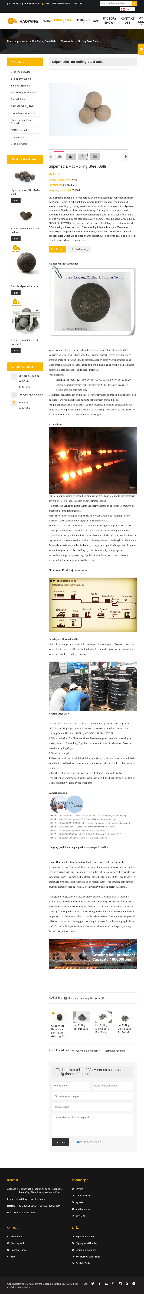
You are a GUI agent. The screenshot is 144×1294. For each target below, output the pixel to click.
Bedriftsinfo (17, 1236)
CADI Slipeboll (19, 130)
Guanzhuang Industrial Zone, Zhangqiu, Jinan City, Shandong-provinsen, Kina (41, 1190)
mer (16, 200)
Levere (79, 1188)
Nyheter (83, 19)
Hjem (47, 20)
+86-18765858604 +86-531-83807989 (64, 3)
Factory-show (110, 20)
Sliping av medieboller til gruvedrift (24, 342)
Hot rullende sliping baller (85, 1050)
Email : (11, 1199)
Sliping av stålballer (21, 78)
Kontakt (12, 1180)
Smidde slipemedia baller (25, 286)
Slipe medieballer (20, 71)
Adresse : (12, 1188)
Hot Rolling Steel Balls (44, 41)
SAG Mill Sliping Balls (22, 106)
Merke (53, 174)
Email (57, 249)
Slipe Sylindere (19, 143)
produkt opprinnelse (60, 179)
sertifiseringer (83, 1209)
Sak (13, 1256)
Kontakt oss (128, 20)
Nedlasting (79, 249)
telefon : (11, 1205)
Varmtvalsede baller (115, 1050)
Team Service (83, 1195)
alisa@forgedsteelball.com (25, 3)
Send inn (61, 1142)
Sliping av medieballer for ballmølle (25, 230)
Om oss (141, 19)
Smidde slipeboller (21, 85)
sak (96, 20)
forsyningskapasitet (60, 190)
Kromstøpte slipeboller (23, 113)
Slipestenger (18, 137)
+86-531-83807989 (24, 1212)
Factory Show (18, 1249)
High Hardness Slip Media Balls (25, 192)
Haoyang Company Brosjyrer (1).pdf (86, 998)
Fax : (10, 1212)
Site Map (80, 1215)
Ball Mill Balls (18, 99)
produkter (63, 19)
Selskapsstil (17, 1243)
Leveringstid (56, 184)
